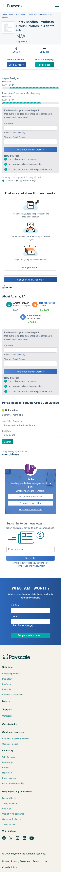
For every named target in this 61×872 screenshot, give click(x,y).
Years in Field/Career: (15, 137)
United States (7, 15)
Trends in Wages (47, 303)
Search (7, 441)
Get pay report (17, 64)
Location (6, 431)
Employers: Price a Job (30, 509)
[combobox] (30, 127)
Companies (20, 15)
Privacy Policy (38, 566)
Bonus (16, 52)
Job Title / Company (12, 421)
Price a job (45, 64)
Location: (8, 123)
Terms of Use (22, 566)
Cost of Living (34, 315)
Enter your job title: (30, 267)
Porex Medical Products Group (40, 15)
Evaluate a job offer (30, 503)
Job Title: (15, 605)
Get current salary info (30, 496)
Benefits (44, 52)
